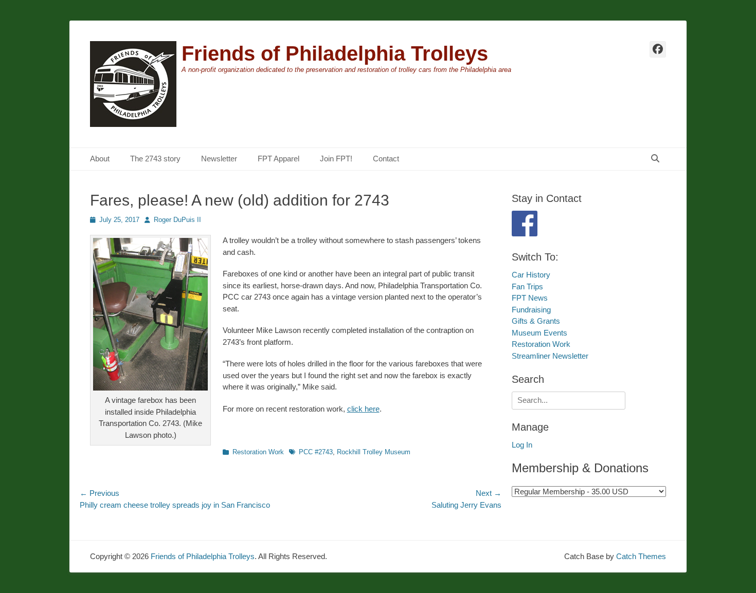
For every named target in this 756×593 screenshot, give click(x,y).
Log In (522, 444)
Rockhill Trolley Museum (373, 452)
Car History (531, 274)
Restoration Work (258, 452)
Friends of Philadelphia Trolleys (335, 53)
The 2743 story (155, 158)
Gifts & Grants (536, 321)
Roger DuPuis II (177, 220)
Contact (386, 158)
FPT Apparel (278, 158)
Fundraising (531, 309)
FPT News (530, 297)
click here (363, 408)
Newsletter (219, 158)
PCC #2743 (316, 452)
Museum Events (539, 332)
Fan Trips (527, 286)
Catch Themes (641, 556)
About (100, 158)
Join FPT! (336, 158)
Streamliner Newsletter (550, 355)
